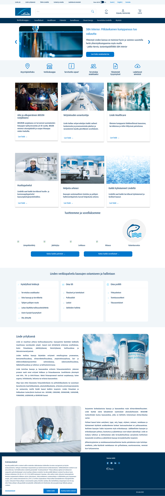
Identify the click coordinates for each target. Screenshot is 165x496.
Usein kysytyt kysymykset (31, 313)
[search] (66, 11)
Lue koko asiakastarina (100, 54)
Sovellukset (38, 20)
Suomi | (112, 2)
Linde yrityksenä (30, 2)
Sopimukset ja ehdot (68, 476)
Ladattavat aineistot (75, 2)
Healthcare (51, 20)
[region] (41, 475)
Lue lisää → (22, 137)
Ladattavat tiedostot (68, 470)
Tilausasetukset (117, 303)
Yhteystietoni (116, 293)
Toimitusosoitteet (117, 298)
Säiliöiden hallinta (73, 308)
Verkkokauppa (23, 20)
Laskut (68, 303)
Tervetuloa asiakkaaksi (30, 293)
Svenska (127, 2)
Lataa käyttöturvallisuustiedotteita (34, 308)
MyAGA (118, 20)
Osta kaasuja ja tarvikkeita (31, 298)
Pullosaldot (70, 298)
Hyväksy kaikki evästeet (68, 491)
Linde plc (18, 2)
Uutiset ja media (59, 2)
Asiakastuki (65, 463)
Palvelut (63, 20)
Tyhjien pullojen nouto (30, 303)
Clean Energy (88, 20)
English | (120, 2)
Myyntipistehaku (67, 473)
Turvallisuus (74, 20)
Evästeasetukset (10, 491)
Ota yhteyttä (26, 318)
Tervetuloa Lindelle (104, 20)
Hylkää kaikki (51, 491)
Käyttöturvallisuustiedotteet (71, 466)
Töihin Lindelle (44, 2)
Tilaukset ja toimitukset (75, 293)
